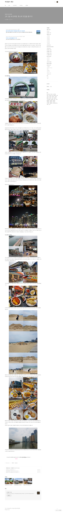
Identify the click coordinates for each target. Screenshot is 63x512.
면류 (47, 69)
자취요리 (51, 94)
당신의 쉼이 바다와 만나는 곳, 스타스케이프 (13, 39)
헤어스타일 (48, 94)
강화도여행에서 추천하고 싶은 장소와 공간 (12, 471)
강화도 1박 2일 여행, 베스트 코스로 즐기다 (12, 472)
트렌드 (48, 95)
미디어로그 (15, 5)
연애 (57, 95)
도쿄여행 (48, 103)
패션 (54, 99)
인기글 (51, 86)
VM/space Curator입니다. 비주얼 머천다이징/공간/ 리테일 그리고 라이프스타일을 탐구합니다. (20, 493)
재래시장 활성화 (49, 63)
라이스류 (48, 71)
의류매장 (54, 101)
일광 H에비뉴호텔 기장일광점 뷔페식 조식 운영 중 (15, 30)
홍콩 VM (48, 60)
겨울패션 (51, 103)
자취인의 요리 (49, 65)
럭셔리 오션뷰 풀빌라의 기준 (11, 38)
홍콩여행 (48, 38)
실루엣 (48, 96)
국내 (47, 77)
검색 (55, 2)
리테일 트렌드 (49, 45)
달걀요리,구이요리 (49, 67)
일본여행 (48, 37)
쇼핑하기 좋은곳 (49, 61)
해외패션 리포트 (49, 49)
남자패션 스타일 (49, 51)
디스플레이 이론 (49, 54)
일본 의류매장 (54, 95)
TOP (57, 509)
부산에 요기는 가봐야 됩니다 (10, 469)
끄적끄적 (48, 31)
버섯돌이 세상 (9, 2)
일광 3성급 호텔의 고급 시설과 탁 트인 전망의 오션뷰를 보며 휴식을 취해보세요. (19, 32)
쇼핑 (49, 104)
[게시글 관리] (9, 463)
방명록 (27, 5)
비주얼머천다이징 (55, 103)
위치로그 (21, 5)
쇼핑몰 (50, 96)
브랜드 (48, 104)
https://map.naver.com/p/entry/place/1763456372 (14, 36)
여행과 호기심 (8, 468)
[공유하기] (8, 463)
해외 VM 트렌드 (49, 56)
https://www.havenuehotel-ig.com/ (12, 29)
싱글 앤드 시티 (49, 32)
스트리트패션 (48, 99)
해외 (47, 78)
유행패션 (48, 101)
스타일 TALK (49, 48)
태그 (9, 5)
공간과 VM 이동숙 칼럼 (50, 46)
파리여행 (48, 42)
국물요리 (48, 70)
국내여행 (12, 468)
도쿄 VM (48, 57)
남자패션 (54, 100)
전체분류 (48, 27)
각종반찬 (48, 66)
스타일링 (55, 96)
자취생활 (51, 100)
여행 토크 (48, 35)
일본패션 (52, 99)
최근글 (48, 86)
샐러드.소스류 (49, 72)
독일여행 (48, 40)
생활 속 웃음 (48, 29)
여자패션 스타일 (49, 53)
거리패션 (52, 96)
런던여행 (48, 39)
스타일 (56, 99)
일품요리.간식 (49, 74)
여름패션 (51, 101)
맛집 (47, 75)
